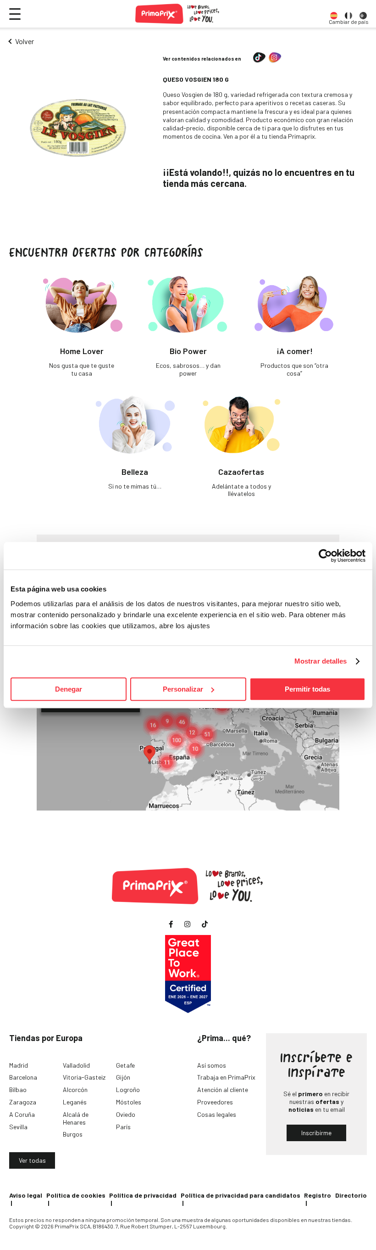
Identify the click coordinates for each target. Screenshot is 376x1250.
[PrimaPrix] (177, 14)
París (123, 1127)
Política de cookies (75, 1195)
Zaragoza (22, 1102)
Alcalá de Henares (75, 1118)
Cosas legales (216, 1114)
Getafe (125, 1065)
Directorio (351, 1195)
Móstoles (128, 1102)
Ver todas (32, 1160)
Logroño (128, 1089)
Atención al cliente (222, 1089)
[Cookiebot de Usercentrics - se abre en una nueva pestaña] (325, 556)
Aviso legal (25, 1195)
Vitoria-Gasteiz (84, 1077)
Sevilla (18, 1127)
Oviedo (125, 1114)
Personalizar (183, 689)
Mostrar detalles (320, 661)
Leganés (75, 1102)
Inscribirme (316, 1133)
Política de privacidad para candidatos (240, 1195)
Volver (24, 41)
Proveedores (215, 1102)
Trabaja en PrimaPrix (226, 1077)
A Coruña (22, 1114)
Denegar (68, 689)
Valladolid (76, 1065)
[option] (333, 13)
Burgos (73, 1134)
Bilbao (18, 1089)
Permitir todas (307, 689)
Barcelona (23, 1077)
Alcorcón (75, 1089)
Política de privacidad (143, 1195)
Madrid (18, 1065)
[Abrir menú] (15, 14)
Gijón (123, 1077)
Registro (317, 1195)
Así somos (211, 1065)
